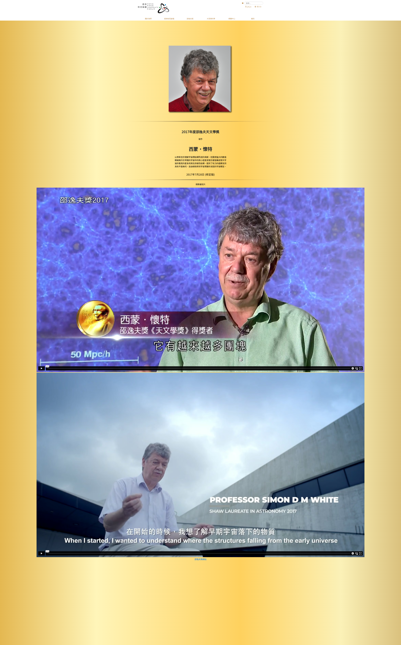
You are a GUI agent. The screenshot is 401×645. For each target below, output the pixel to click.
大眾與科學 (211, 18)
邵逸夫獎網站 (200, 559)
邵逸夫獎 (190, 18)
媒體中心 (231, 18)
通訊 (252, 18)
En (260, 6)
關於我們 (148, 18)
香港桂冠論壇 (169, 18)
